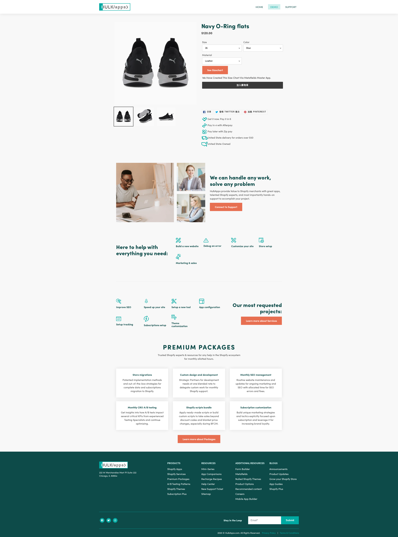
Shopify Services (176, 474)
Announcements (278, 469)
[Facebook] (102, 520)
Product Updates (279, 474)
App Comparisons (211, 474)
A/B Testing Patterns (178, 484)
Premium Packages (178, 479)
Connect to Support (226, 207)
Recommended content (248, 489)
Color (246, 42)
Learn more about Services (261, 320)
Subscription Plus (177, 493)
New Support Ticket (212, 489)
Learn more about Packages (199, 439)
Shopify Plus (276, 489)
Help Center (208, 484)
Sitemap (206, 493)
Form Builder (242, 469)
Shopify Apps (174, 469)
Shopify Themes (176, 489)
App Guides (276, 484)
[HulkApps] (114, 7)
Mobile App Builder (246, 498)
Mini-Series (207, 469)
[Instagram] (115, 520)
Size (204, 42)
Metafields (241, 474)
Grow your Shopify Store (283, 479)
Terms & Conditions (289, 532)
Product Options (244, 484)
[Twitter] (108, 520)
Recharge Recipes (211, 479)
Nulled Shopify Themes (248, 479)
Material (207, 55)
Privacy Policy (269, 532)
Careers (239, 493)
